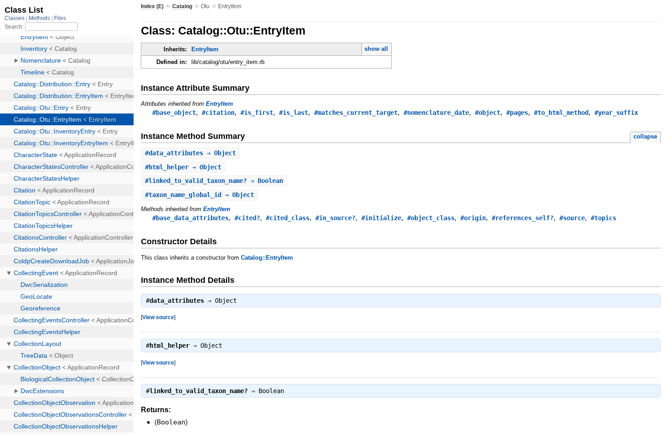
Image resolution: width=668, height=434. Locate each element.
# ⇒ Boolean (214, 180)
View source (158, 317)
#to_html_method (561, 112)
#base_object (174, 112)
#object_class (430, 218)
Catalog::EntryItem (267, 257)
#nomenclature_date (436, 112)
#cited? (247, 218)
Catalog (182, 6)
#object (487, 112)
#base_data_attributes (190, 218)
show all (376, 48)
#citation (218, 112)
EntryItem (205, 49)
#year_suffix (616, 112)
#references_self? (522, 218)
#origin (473, 218)
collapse (645, 136)
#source (572, 218)
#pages (517, 112)
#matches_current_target (356, 112)
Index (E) (152, 6)
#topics (603, 218)
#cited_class (287, 218)
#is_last (293, 112)
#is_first (256, 112)
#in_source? (335, 218)
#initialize (381, 218)
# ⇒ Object (190, 153)
